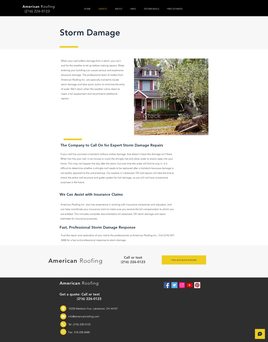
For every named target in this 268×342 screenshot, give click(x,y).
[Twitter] (174, 285)
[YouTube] (190, 285)
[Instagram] (182, 285)
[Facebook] (167, 285)
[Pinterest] (197, 285)
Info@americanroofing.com (83, 316)
